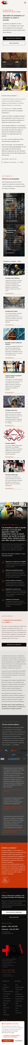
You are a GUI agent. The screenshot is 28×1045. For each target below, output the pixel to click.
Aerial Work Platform (19, 996)
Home (16, 984)
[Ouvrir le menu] (25, 2)
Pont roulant (5, 996)
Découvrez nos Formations (14, 912)
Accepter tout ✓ (8, 1040)
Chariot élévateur (6, 993)
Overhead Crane (18, 994)
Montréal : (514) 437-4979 (10, 929)
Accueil (4, 984)
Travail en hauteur (7, 1000)
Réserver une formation (14, 644)
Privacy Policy (18, 1012)
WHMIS (16, 1003)
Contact (4, 1012)
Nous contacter (14, 43)
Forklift (16, 991)
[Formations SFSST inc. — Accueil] (4, 3)
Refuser (3, 1043)
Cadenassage (6, 1007)
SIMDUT (4, 1005)
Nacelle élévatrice (7, 998)
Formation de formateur (8, 991)
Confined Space (18, 1001)
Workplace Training (19, 987)
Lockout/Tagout (18, 1005)
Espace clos (5, 1003)
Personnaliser (18, 1040)
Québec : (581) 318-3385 (9, 926)
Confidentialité (6, 1014)
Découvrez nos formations (14, 38)
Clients (4, 1010)
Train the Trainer (18, 989)
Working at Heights (19, 998)
